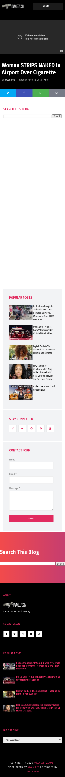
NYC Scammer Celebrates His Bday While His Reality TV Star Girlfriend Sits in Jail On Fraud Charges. (43, 372)
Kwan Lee (10, 79)
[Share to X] (8, 93)
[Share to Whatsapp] (40, 93)
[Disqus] (32, 212)
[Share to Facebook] (24, 93)
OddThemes (33, 771)
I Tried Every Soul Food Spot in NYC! (44, 388)
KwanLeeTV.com (44, 762)
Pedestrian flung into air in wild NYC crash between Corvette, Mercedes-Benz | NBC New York (43, 313)
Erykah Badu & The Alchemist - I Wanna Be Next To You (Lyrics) (44, 349)
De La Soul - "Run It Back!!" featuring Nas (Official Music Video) (43, 330)
